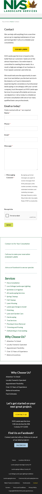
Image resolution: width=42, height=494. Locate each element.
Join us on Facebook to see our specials (19, 267)
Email (7, 135)
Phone (7, 124)
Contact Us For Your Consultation (17, 244)
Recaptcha (8, 209)
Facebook (21, 445)
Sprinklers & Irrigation (15, 290)
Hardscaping (11, 317)
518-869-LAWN (21, 49)
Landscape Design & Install (16, 307)
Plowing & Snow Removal (16, 324)
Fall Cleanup (11, 300)
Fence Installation (13, 283)
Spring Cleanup (12, 296)
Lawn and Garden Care (15, 314)
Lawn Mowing (12, 303)
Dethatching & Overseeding (17, 331)
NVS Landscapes (21, 6)
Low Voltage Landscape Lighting (18, 286)
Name (7, 113)
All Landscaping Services (16, 293)
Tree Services (12, 320)
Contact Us (21, 414)
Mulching (10, 310)
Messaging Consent (10, 176)
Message (8, 146)
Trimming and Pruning (15, 327)
